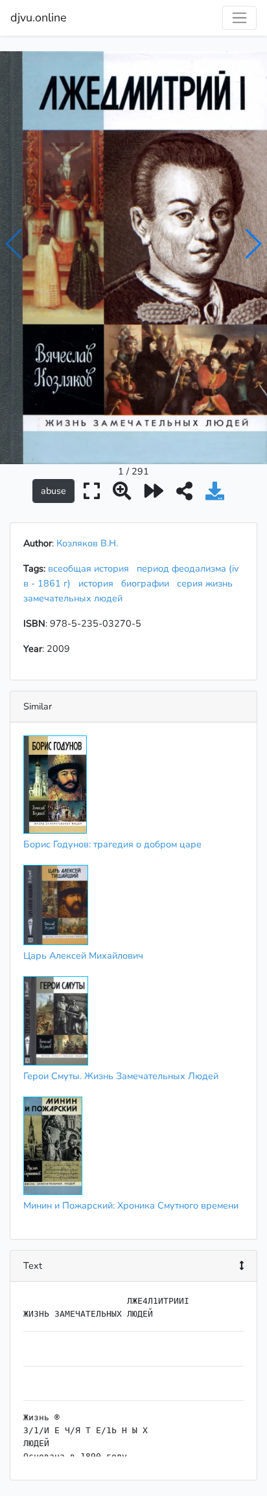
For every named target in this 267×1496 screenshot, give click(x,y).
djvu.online (38, 17)
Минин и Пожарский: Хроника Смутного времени (130, 1205)
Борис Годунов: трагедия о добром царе (112, 844)
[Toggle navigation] (239, 18)
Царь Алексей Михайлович (83, 955)
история (98, 583)
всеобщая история (91, 568)
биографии (147, 583)
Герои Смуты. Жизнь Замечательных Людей (120, 1075)
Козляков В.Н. (87, 543)
